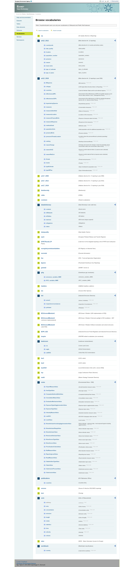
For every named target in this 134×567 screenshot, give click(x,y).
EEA (24, 1)
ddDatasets (49, 212)
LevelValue (49, 420)
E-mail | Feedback (22, 561)
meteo (48, 521)
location (48, 52)
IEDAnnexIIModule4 (48, 325)
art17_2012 (45, 181)
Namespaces (20, 40)
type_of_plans (50, 72)
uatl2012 (48, 352)
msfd (43, 377)
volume (48, 535)
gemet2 (43, 267)
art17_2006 (45, 176)
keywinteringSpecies (52, 103)
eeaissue (48, 219)
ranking (48, 141)
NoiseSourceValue (51, 443)
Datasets (19, 20)
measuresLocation (51, 114)
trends (48, 162)
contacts (48, 209)
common (44, 200)
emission (48, 513)
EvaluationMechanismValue (54, 401)
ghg (42, 272)
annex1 (48, 300)
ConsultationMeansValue (53, 397)
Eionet (23, 14)
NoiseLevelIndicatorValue (53, 435)
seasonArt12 (49, 149)
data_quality (49, 48)
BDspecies (49, 83)
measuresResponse (51, 122)
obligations (49, 223)
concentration (50, 510)
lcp (42, 372)
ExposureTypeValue (51, 409)
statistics (48, 524)
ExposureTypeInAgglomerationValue (56, 405)
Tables (18, 24)
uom (42, 498)
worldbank (44, 546)
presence (48, 59)
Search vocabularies (43, 30)
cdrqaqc (48, 86)
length (48, 517)
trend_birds (49, 66)
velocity (48, 532)
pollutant (48, 307)
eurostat (44, 253)
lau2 (42, 363)
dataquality (45, 232)
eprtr (42, 237)
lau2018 (43, 368)
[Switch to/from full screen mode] (108, 1)
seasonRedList (50, 154)
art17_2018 (45, 185)
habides (44, 286)
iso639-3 (48, 416)
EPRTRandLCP (46, 241)
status (47, 226)
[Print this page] (106, 1)
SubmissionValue (51, 472)
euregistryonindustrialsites (50, 248)
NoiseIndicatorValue (51, 432)
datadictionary (46, 205)
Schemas (19, 30)
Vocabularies (21, 33)
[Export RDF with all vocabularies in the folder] (115, 41)
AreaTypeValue (50, 390)
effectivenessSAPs (51, 98)
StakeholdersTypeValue (52, 461)
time (47, 528)
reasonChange (50, 145)
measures (49, 107)
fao (42, 258)
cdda (43, 195)
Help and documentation (24, 17)
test (42, 493)
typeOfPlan (49, 170)
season (48, 62)
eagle (47, 349)
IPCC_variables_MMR (52, 280)
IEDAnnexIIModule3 (48, 318)
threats (48, 159)
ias (42, 291)
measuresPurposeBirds (52, 118)
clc (47, 345)
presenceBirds (50, 133)
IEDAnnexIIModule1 (48, 313)
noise (43, 382)
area (47, 506)
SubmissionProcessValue (53, 469)
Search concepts (57, 30)
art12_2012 (45, 40)
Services (19, 37)
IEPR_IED (44, 331)
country (48, 550)
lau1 (42, 358)
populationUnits (50, 129)
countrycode (49, 45)
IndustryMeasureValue (52, 412)
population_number (51, 55)
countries (48, 90)
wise (42, 541)
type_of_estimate (51, 69)
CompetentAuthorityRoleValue (54, 394)
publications (45, 478)
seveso (43, 488)
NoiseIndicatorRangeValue (53, 428)
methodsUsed (50, 125)
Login (102, 1)
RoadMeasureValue (51, 457)
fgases (43, 263)
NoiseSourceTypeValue (52, 439)
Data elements (21, 27)
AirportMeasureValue (52, 386)
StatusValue (49, 465)
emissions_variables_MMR (53, 277)
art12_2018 (45, 78)
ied (42, 295)
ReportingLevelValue (52, 454)
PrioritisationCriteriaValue (53, 446)
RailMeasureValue (51, 450)
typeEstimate (49, 166)
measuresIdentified (51, 110)
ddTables (48, 216)
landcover (44, 341)
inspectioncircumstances (53, 304)
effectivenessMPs (51, 94)
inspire (43, 336)
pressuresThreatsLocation (53, 136)
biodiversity (45, 190)
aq (42, 36)
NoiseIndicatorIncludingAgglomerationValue (58, 423)
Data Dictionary (30, 14)
